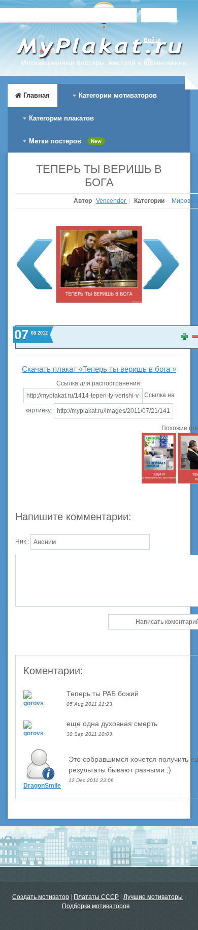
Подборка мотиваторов (95, 906)
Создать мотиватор (40, 897)
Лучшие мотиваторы (153, 897)
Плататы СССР (96, 897)
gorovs (33, 703)
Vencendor (111, 200)
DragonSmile (42, 785)
